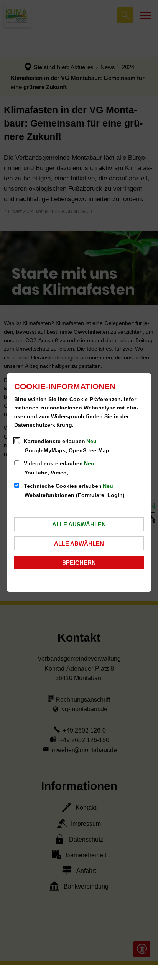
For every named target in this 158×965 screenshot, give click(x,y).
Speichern (79, 562)
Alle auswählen (79, 524)
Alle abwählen (79, 543)
